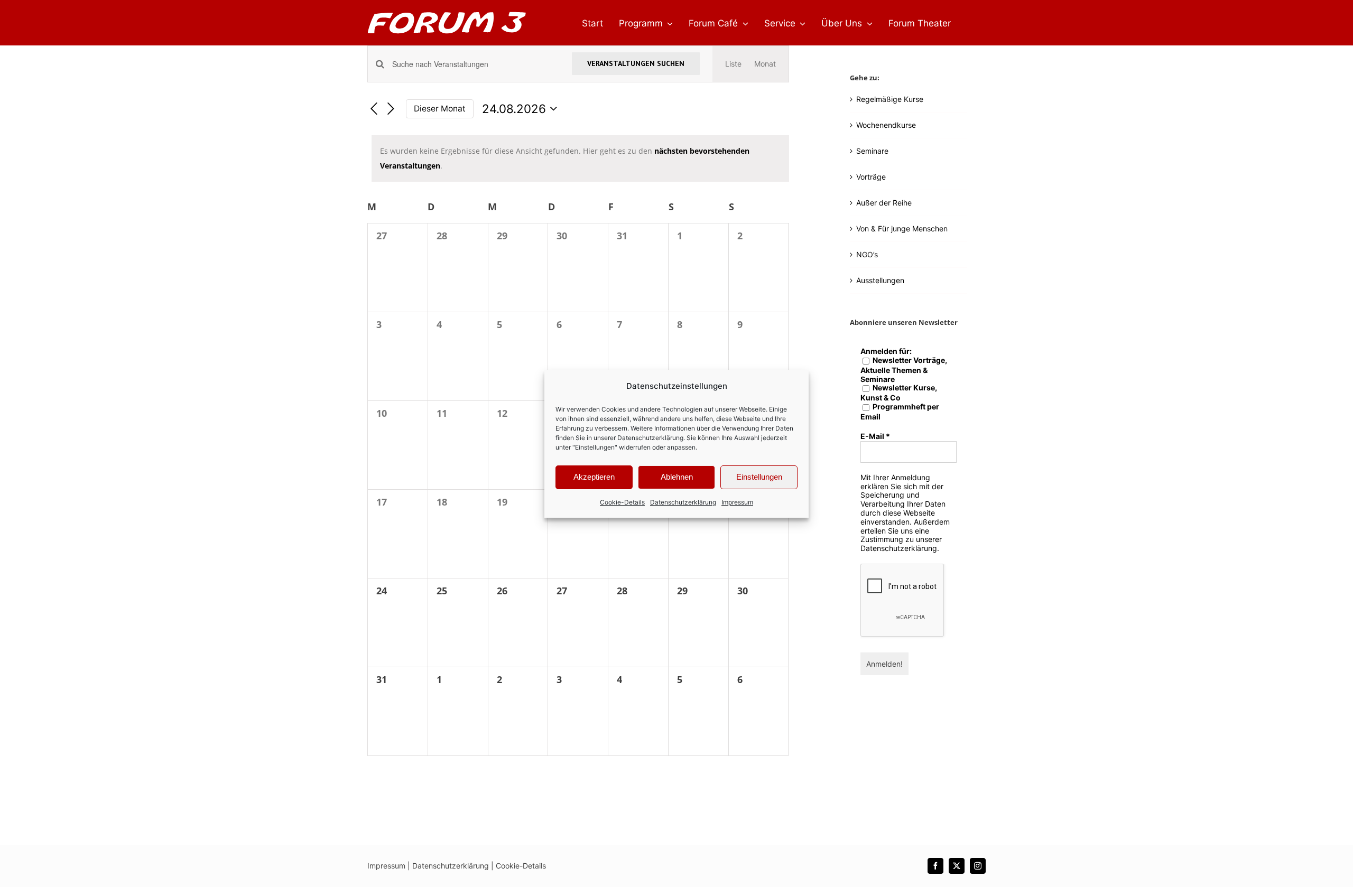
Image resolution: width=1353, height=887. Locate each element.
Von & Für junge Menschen (902, 228)
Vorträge (871, 176)
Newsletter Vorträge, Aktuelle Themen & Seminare (903, 370)
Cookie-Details (622, 502)
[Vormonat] (373, 109)
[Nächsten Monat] (391, 109)
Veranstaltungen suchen (635, 63)
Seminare (872, 150)
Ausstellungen (880, 280)
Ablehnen (677, 476)
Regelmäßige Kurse (889, 99)
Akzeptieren (594, 476)
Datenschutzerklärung (650, 438)
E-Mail (875, 436)
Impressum (737, 502)
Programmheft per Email (899, 412)
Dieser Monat (440, 109)
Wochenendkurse (886, 124)
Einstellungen (759, 476)
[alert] (580, 158)
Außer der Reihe (884, 202)
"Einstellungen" (594, 447)
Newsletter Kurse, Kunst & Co (898, 393)
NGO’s (867, 254)
